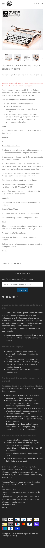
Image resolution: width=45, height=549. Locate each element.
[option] (9, 58)
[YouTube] (14, 297)
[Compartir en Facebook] (12, 263)
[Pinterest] (10, 297)
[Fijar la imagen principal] (18, 263)
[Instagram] (17, 297)
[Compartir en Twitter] (15, 263)
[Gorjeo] (3, 297)
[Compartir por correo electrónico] (20, 263)
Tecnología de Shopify (9, 535)
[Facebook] (7, 297)
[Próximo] (42, 57)
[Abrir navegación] (3, 3)
